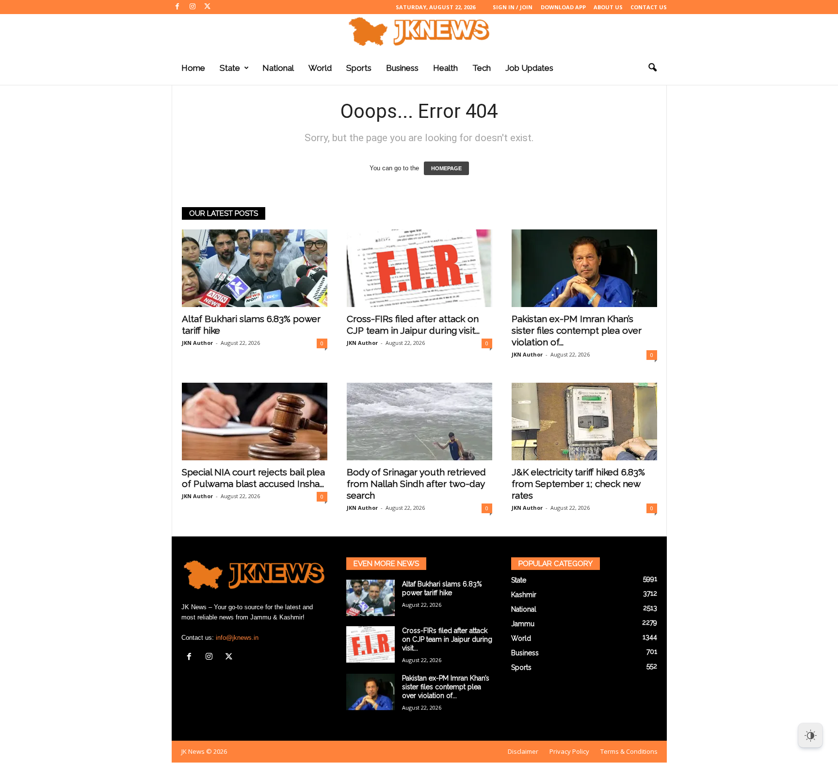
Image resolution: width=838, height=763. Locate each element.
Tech (481, 68)
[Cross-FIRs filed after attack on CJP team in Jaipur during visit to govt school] (419, 268)
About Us (608, 7)
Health (445, 68)
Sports (358, 68)
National (278, 68)
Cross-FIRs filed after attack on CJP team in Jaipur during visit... (447, 639)
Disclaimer (523, 751)
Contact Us (648, 7)
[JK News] (419, 31)
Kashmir (523, 595)
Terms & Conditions (629, 751)
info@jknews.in (237, 637)
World (320, 68)
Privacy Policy (569, 751)
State (230, 68)
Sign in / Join (512, 7)
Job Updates (529, 68)
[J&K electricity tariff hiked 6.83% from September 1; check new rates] (584, 421)
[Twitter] (207, 7)
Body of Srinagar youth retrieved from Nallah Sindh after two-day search (416, 484)
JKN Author (197, 342)
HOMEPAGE (446, 168)
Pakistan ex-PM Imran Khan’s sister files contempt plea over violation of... (577, 330)
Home (193, 68)
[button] (652, 68)
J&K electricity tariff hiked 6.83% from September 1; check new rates (578, 484)
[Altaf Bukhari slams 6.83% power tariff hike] (254, 268)
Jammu (522, 624)
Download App (563, 7)
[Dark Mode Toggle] (810, 735)
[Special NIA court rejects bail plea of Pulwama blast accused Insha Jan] (254, 421)
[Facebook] (177, 7)
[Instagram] (192, 7)
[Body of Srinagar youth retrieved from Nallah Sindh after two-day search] (419, 421)
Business (402, 68)
